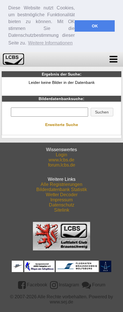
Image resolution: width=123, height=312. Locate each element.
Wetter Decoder (62, 194)
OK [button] (95, 26)
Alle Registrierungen (61, 184)
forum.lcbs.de (61, 165)
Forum (98, 284)
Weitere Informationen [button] (50, 42)
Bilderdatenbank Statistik (61, 189)
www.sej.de (61, 301)
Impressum (61, 199)
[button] (102, 112)
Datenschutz (61, 204)
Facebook (36, 284)
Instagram (68, 284)
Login (61, 154)
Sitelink (61, 210)
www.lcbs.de (61, 159)
